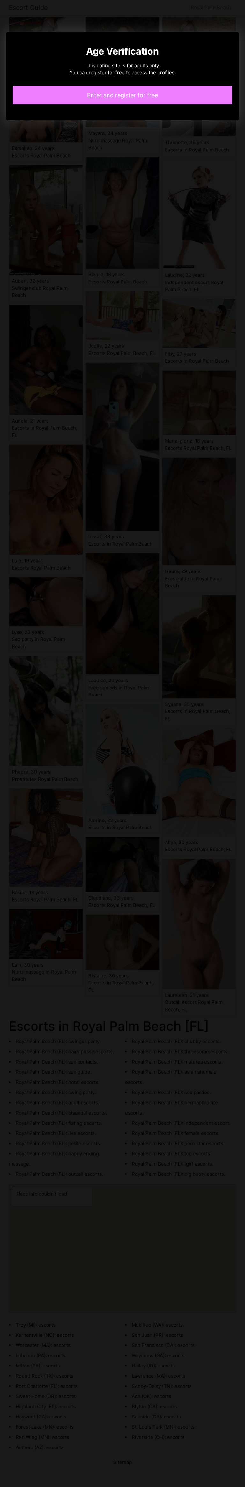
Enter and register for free (122, 95)
